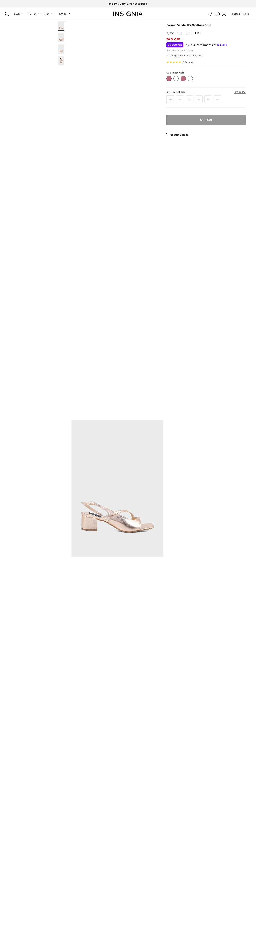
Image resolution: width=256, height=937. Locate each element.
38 (190, 100)
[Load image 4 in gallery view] (61, 61)
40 (209, 100)
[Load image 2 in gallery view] (61, 37)
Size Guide (240, 92)
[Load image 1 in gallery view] (61, 26)
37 (181, 100)
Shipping (171, 55)
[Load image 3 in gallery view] (61, 49)
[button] (7, 13)
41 (218, 100)
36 (171, 100)
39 (200, 100)
